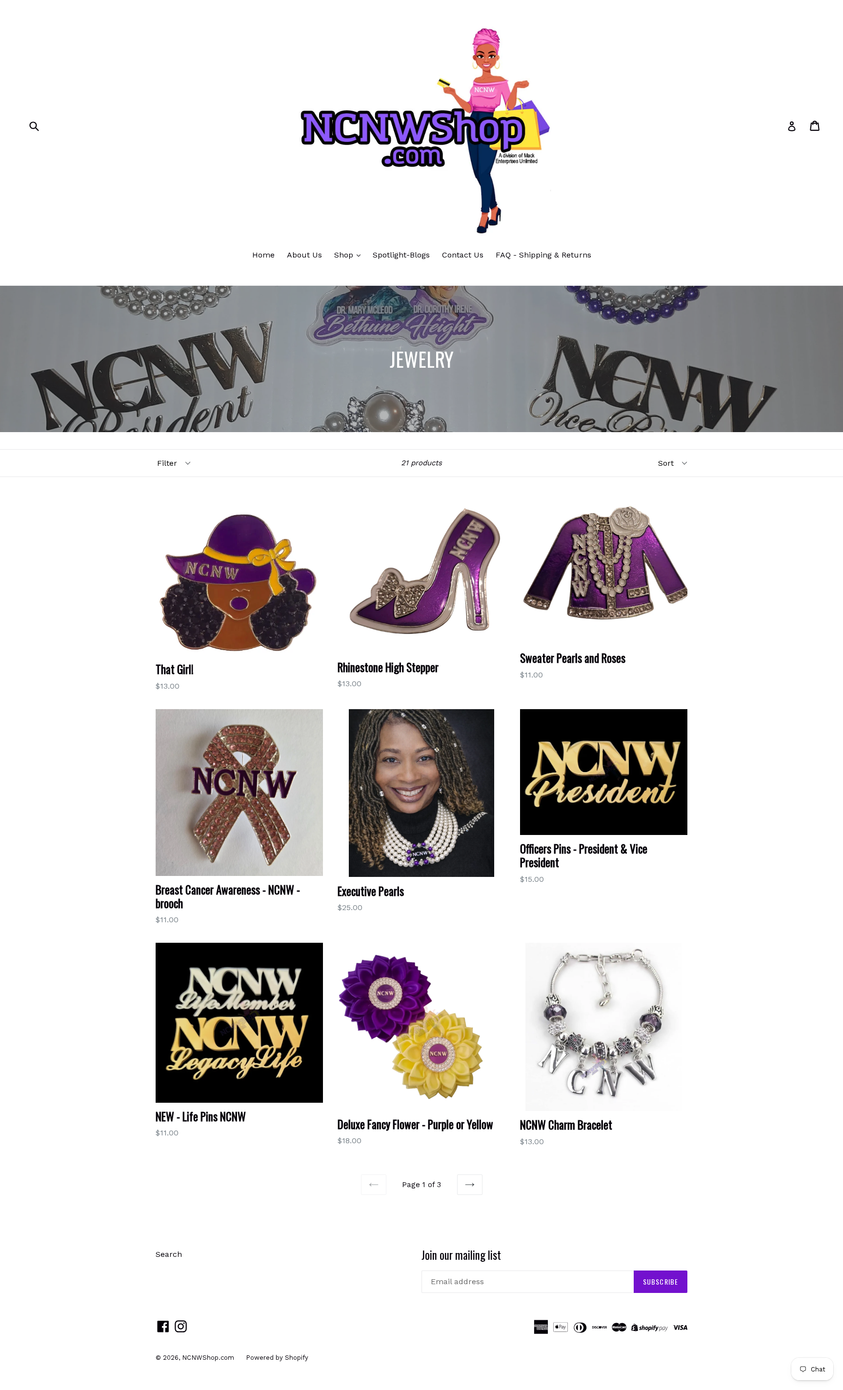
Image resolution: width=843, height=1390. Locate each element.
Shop (345, 254)
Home (263, 254)
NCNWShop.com (209, 1357)
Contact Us (462, 254)
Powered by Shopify (277, 1357)
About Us (304, 254)
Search (169, 1254)
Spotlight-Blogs (401, 254)
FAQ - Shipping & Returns (543, 254)
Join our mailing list (461, 1255)
